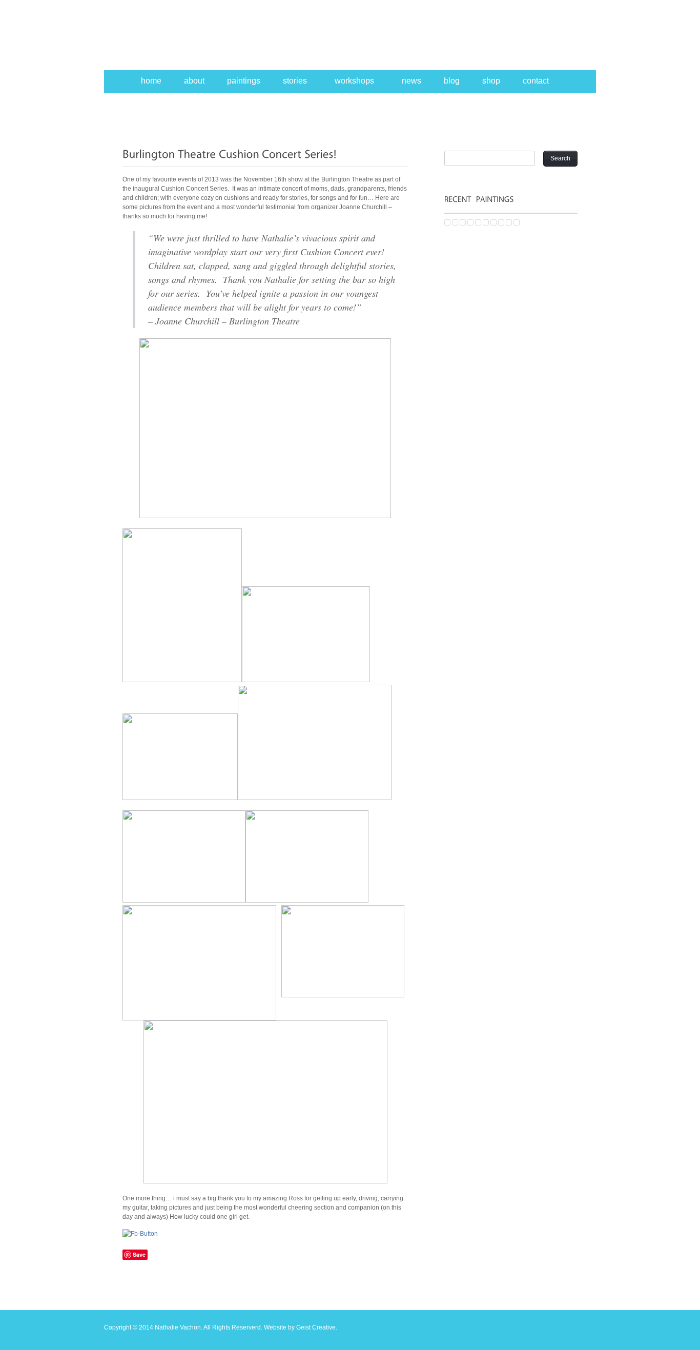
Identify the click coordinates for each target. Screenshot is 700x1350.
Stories (295, 80)
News (411, 80)
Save (139, 1254)
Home (151, 80)
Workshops (354, 80)
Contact (536, 80)
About (194, 80)
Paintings (243, 80)
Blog (452, 80)
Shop (491, 80)
